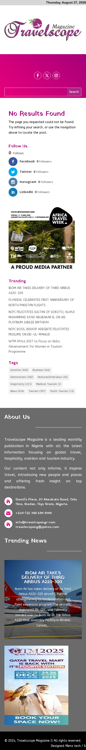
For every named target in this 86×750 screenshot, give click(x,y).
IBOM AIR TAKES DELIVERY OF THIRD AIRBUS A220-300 (43, 577)
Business (41, 370)
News (17, 391)
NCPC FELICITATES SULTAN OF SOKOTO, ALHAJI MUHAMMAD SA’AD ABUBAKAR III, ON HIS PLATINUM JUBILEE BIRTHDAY (42, 317)
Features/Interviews (53, 377)
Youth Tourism (62, 391)
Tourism (37, 391)
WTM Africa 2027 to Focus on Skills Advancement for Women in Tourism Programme (35, 346)
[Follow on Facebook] (37, 75)
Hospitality (21, 384)
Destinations (21, 377)
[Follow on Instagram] (56, 75)
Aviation (19, 370)
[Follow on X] (47, 75)
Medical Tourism (48, 384)
